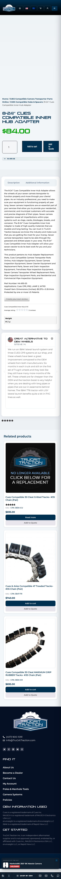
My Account (10, 783)
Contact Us (9, 778)
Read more (30, 517)
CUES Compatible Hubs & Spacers (26, 102)
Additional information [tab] (37, 182)
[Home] (20, 8)
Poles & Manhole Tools (16, 789)
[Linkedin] (13, 749)
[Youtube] (17, 749)
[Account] (47, 8)
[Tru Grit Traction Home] (9, 8)
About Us (8, 767)
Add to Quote (51, 146)
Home (5, 99)
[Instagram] (22, 749)
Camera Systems (12, 794)
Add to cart (32, 146)
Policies (7, 800)
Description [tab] (14, 182)
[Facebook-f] (8, 749)
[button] (4, 371)
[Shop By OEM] (54, 8)
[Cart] (41, 8)
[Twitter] (4, 749)
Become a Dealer (13, 773)
